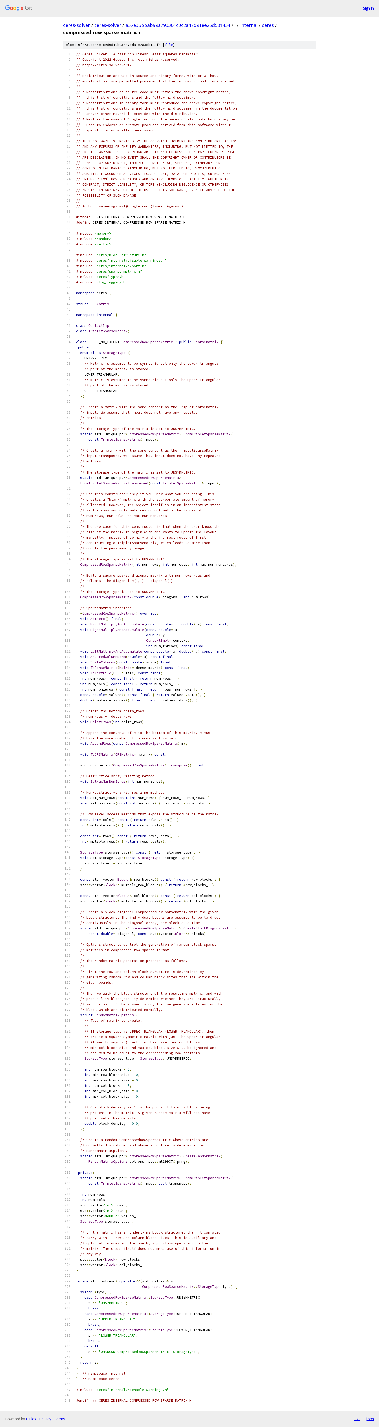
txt (357, 1418)
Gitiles (31, 1418)
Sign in (368, 8)
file (169, 45)
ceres (268, 25)
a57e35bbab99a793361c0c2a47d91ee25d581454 (178, 25)
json (370, 1418)
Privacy (45, 1418)
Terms (59, 1418)
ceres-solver (76, 25)
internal (249, 25)
